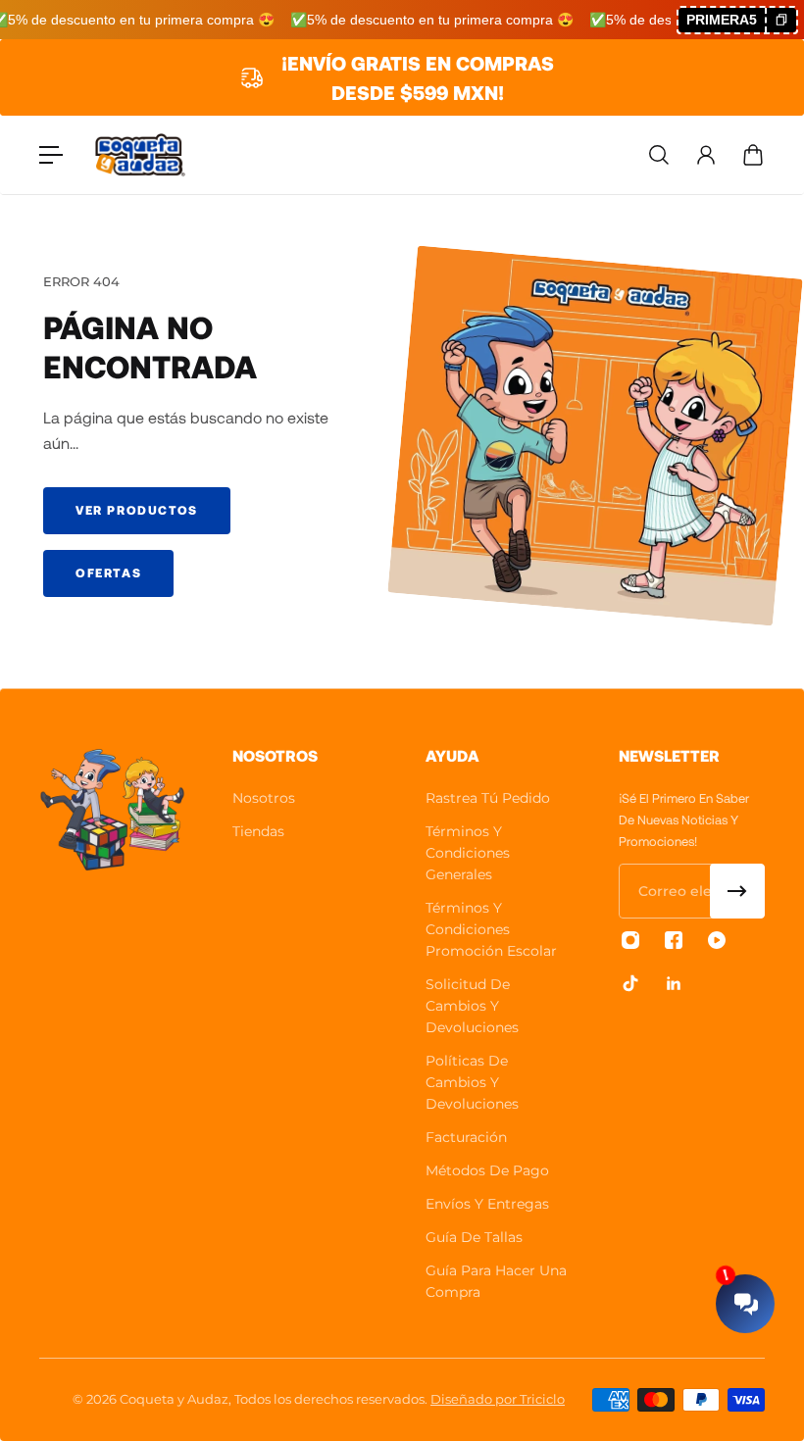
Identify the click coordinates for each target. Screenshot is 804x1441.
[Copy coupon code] (780, 20)
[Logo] (140, 155)
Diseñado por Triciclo (497, 1399)
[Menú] (51, 155)
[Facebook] (673, 940)
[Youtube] (716, 940)
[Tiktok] (630, 983)
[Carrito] (753, 154)
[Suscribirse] (737, 891)
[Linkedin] (673, 983)
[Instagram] (630, 940)
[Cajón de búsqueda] (658, 154)
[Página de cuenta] (705, 154)
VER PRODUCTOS (136, 510)
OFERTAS (108, 572)
